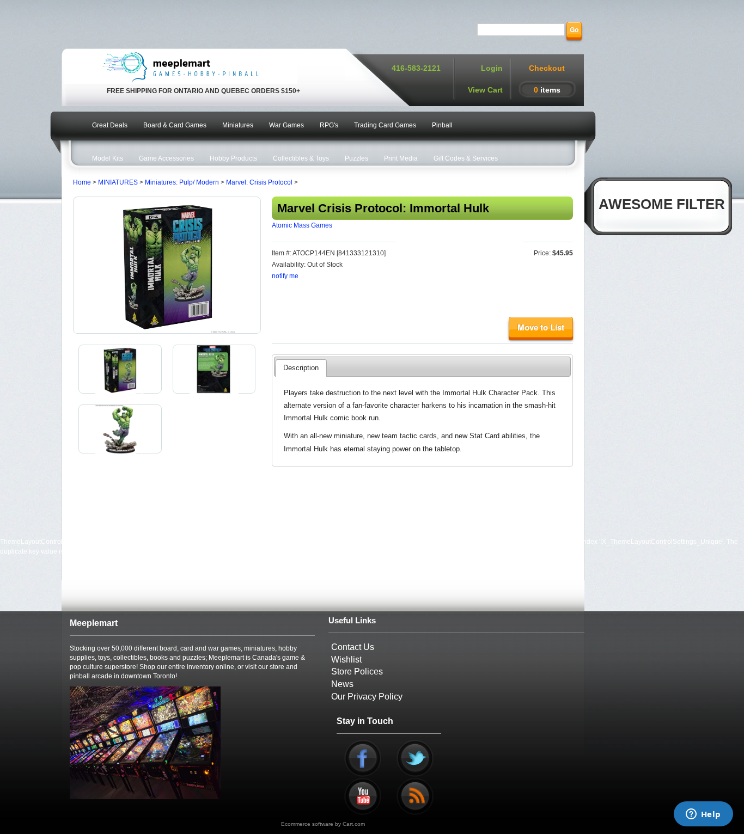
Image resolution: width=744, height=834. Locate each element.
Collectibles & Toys (301, 158)
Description (301, 368)
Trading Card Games (385, 125)
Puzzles (356, 158)
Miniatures (237, 125)
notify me (285, 276)
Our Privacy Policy (367, 696)
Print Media (401, 158)
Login (492, 68)
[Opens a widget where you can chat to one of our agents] (703, 815)
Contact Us (352, 647)
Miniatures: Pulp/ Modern (182, 182)
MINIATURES (118, 182)
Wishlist (346, 659)
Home (82, 182)
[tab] (301, 368)
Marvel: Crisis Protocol (259, 182)
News (342, 684)
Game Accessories (166, 158)
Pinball (442, 125)
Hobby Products (233, 158)
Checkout (547, 68)
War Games (286, 125)
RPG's (329, 125)
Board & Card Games (174, 125)
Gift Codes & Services (466, 158)
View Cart (485, 89)
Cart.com (354, 824)
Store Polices (357, 671)
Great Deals (109, 125)
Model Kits (107, 158)
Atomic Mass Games (302, 225)
